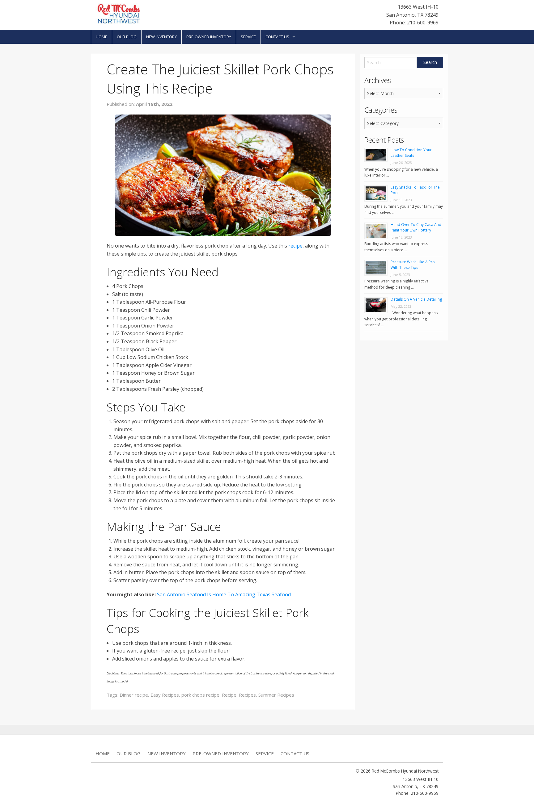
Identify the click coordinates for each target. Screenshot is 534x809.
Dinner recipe (134, 695)
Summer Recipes (276, 695)
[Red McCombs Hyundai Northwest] (118, 13)
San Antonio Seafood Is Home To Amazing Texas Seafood (224, 594)
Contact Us (277, 37)
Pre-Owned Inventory (208, 37)
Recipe (229, 695)
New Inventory (161, 37)
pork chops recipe (200, 695)
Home (101, 37)
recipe (295, 245)
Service (248, 37)
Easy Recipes (164, 695)
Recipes (247, 695)
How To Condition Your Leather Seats (411, 152)
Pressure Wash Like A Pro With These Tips (413, 264)
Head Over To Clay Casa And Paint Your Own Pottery (416, 227)
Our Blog (127, 37)
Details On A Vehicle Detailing (416, 299)
